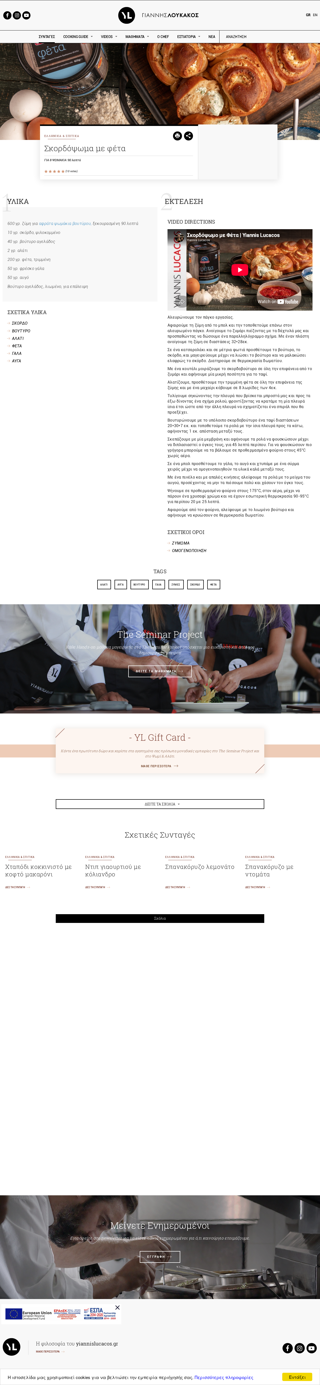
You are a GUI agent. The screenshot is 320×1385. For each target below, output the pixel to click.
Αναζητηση (271, 36)
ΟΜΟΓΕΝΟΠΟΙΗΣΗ (189, 550)
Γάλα (158, 584)
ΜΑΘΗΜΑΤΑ (135, 37)
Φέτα (213, 584)
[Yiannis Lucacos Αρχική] (160, 14)
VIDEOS (107, 37)
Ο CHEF (163, 37)
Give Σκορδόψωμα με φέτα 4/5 (59, 171)
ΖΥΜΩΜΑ (181, 543)
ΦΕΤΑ (17, 346)
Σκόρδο (195, 584)
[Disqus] (160, 996)
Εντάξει (297, 1377)
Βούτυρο (139, 584)
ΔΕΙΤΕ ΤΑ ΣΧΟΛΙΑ (160, 804)
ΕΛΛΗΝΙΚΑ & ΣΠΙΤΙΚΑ (61, 136)
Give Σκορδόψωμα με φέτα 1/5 (46, 171)
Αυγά (121, 584)
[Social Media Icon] (7, 14)
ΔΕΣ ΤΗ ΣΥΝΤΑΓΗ (15, 887)
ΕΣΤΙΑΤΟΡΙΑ (186, 37)
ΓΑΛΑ (17, 353)
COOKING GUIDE (75, 37)
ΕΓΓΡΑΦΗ (156, 1257)
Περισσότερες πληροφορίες (224, 1377)
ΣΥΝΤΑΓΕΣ (47, 37)
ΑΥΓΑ (16, 361)
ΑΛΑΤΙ (18, 338)
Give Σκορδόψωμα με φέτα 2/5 (50, 171)
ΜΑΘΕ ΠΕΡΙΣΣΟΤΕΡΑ (156, 766)
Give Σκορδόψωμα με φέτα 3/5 (55, 171)
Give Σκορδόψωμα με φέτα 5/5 (63, 171)
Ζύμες (176, 584)
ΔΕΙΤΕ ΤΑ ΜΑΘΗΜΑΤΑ (156, 671)
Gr (308, 15)
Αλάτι (104, 584)
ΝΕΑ (211, 37)
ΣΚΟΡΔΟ (20, 323)
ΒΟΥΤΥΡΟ (21, 331)
